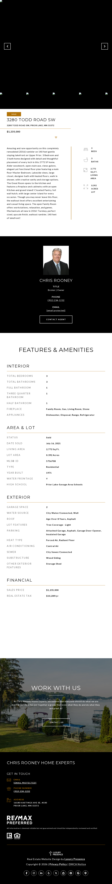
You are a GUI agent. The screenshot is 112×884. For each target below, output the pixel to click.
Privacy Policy (58, 864)
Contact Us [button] (56, 722)
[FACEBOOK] (26, 873)
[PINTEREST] (70, 873)
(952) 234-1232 (56, 300)
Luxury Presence (74, 859)
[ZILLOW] (63, 873)
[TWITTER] (56, 873)
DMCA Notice (77, 864)
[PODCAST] (85, 873)
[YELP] (48, 873)
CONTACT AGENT (56, 319)
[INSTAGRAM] (34, 873)
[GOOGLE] (78, 873)
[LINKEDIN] (41, 873)
